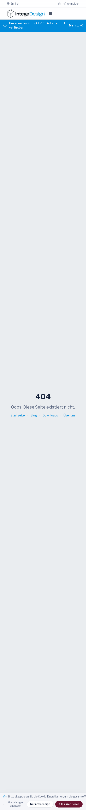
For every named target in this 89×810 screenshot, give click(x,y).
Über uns (70, 415)
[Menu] (51, 13)
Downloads (50, 415)
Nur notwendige (40, 804)
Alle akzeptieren (69, 804)
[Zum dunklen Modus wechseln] (59, 3)
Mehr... (74, 25)
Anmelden (73, 3)
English (15, 3)
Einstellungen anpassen (16, 804)
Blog (33, 415)
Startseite (18, 415)
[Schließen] (81, 25)
